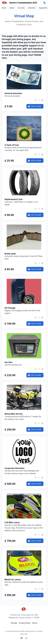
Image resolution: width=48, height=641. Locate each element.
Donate (14, 623)
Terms (34, 623)
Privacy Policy (24, 623)
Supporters (43, 8)
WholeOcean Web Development (23, 631)
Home (4, 8)
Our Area (21, 8)
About (12, 8)
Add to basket (36, 106)
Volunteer (31, 8)
